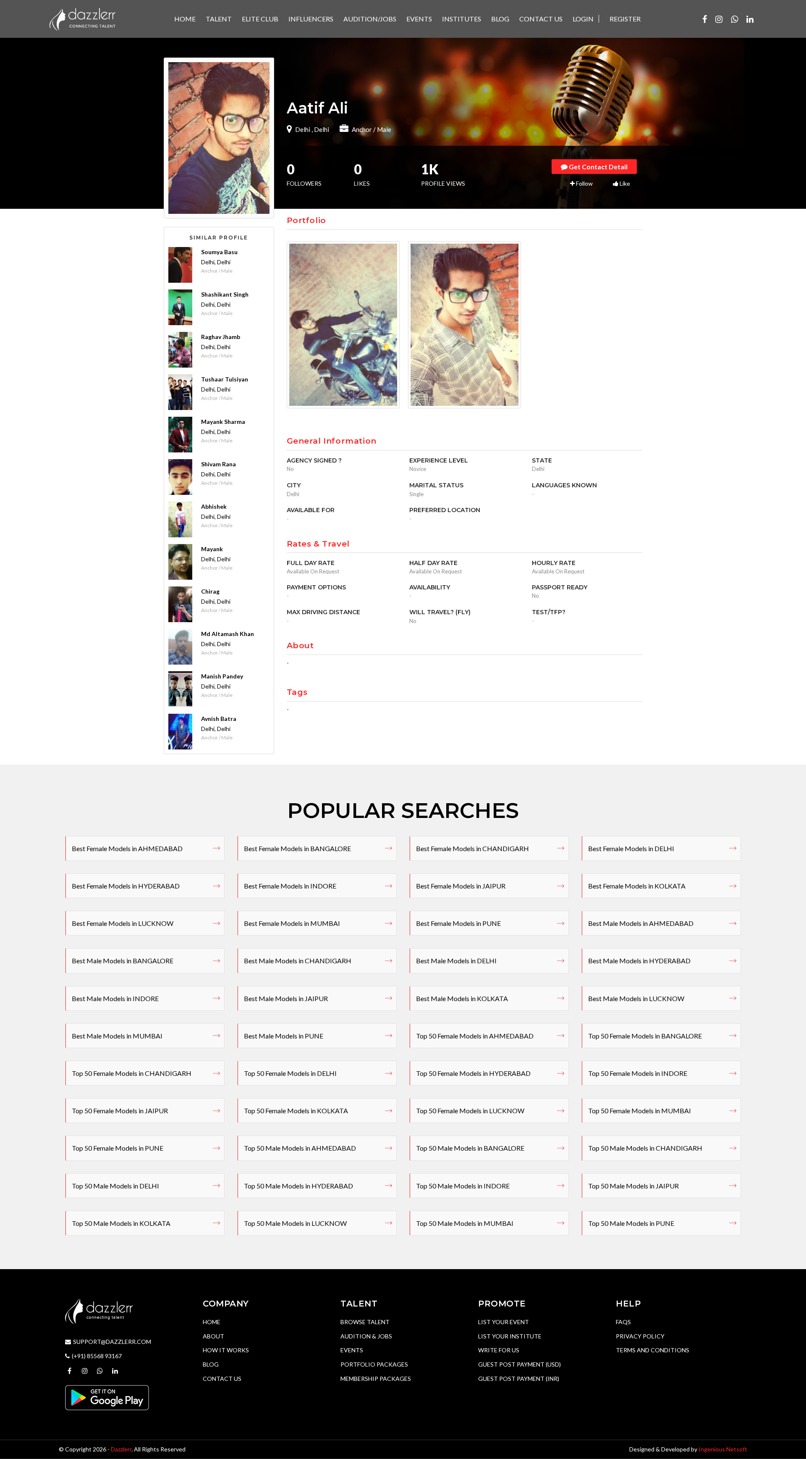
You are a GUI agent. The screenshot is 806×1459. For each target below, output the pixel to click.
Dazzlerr (121, 1449)
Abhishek (214, 506)
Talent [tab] (219, 19)
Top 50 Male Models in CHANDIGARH (645, 1148)
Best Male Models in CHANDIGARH (297, 961)
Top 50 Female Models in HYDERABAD (473, 1073)
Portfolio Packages (374, 1364)
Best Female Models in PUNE (458, 923)
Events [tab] (419, 19)
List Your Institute (510, 1336)
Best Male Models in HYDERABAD (639, 961)
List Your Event (503, 1321)
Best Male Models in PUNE (283, 1036)
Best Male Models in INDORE (115, 998)
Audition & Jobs (366, 1336)
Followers (304, 175)
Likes (362, 175)
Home (211, 1321)
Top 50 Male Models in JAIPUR (633, 1186)
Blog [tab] (500, 19)
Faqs (623, 1321)
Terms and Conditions (652, 1350)
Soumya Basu (219, 251)
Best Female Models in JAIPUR (460, 886)
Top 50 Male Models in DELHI (115, 1186)
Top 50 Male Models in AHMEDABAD (300, 1148)
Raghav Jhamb (220, 336)
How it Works (226, 1350)
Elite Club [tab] (260, 19)
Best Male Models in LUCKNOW (636, 998)
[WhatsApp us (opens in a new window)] (734, 19)
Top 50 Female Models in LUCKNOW (470, 1111)
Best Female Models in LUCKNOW (122, 923)
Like (624, 183)
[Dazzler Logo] (82, 18)
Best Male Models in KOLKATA (462, 998)
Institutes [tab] (461, 19)
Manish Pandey (222, 676)
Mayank (212, 548)
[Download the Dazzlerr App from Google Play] (107, 1397)
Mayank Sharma (223, 421)
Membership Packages (375, 1378)
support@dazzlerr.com (112, 1341)
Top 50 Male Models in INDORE (463, 1186)
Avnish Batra (218, 718)
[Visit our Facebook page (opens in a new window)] (704, 19)
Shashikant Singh (225, 294)
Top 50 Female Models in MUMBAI (639, 1111)
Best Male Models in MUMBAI (117, 1036)
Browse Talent (365, 1321)
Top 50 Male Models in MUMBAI (464, 1223)
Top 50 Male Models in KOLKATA (121, 1223)
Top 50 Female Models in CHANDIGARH (131, 1073)
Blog (211, 1364)
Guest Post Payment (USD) (519, 1364)
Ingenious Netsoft (723, 1449)
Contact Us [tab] (541, 19)
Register (625, 19)
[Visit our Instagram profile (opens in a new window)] (718, 19)
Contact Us (222, 1378)
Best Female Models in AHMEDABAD (127, 848)
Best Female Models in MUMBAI (292, 923)
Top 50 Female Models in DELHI (290, 1073)
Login (583, 19)
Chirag (210, 591)
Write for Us (498, 1350)
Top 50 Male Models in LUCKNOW (295, 1223)
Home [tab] (185, 19)
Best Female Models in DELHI (631, 848)
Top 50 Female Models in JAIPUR (120, 1111)
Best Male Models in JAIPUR (286, 998)
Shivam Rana (218, 464)
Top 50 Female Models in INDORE (637, 1073)
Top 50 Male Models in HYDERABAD (298, 1186)
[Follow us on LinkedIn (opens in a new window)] (750, 19)
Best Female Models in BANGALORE (297, 848)
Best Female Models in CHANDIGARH (472, 848)
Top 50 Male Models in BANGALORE (470, 1148)
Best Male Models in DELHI (456, 961)
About (213, 1336)
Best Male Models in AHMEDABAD (640, 923)
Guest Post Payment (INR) (518, 1378)
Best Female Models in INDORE (290, 886)
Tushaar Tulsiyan (224, 379)
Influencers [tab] (310, 19)
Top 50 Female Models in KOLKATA (296, 1111)
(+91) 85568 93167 (97, 1355)
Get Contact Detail (598, 167)
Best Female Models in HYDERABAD (126, 886)
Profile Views (443, 175)
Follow (584, 183)
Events (351, 1350)
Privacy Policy (640, 1336)
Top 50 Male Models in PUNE (631, 1223)
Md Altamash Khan (227, 633)
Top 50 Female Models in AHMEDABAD (475, 1036)
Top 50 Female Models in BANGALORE (645, 1036)
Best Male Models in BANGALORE (122, 961)
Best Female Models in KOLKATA (637, 886)
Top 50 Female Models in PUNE (117, 1148)
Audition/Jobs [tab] (369, 19)
